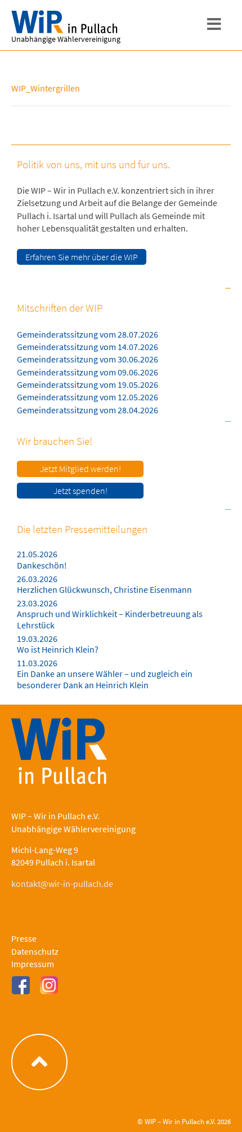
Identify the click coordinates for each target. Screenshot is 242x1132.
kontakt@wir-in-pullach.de (62, 883)
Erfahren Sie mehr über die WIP (81, 257)
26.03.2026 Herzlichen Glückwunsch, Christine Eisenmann (104, 584)
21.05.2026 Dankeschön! (42, 559)
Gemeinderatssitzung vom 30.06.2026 (87, 359)
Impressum (32, 963)
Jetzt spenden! (80, 490)
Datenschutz (35, 951)
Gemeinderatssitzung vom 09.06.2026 (87, 372)
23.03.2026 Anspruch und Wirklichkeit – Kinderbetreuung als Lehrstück (110, 613)
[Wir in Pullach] (67, 22)
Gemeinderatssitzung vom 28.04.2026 (87, 410)
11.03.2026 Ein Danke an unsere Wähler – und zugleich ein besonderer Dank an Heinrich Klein (104, 673)
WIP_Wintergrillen (45, 88)
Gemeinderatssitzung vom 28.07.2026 (87, 334)
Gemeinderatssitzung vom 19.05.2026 (87, 384)
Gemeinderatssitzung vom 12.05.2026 (87, 397)
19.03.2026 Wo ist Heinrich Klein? (57, 644)
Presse (24, 938)
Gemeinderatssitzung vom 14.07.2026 (87, 346)
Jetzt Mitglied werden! (80, 468)
